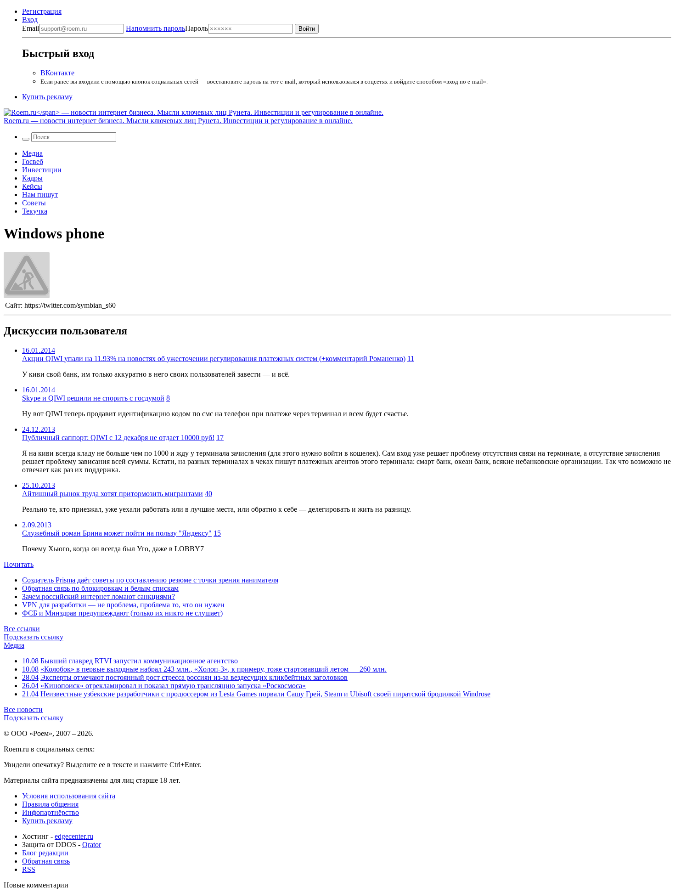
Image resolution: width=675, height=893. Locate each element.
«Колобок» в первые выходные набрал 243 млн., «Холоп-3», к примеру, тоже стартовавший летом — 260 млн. (213, 669)
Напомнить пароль (155, 28)
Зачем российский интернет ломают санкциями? (98, 596)
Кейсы (32, 186)
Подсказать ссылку (33, 637)
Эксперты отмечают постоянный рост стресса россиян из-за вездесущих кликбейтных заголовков (194, 677)
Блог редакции (45, 853)
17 (220, 437)
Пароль (167, 28)
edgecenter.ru (74, 836)
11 (410, 358)
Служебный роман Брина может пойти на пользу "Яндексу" (117, 533)
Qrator (91, 844)
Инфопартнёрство (50, 812)
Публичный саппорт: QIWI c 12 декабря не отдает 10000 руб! (118, 437)
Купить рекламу (47, 97)
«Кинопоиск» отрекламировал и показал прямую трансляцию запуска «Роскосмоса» (173, 686)
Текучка (34, 211)
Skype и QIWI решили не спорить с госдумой (93, 398)
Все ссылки (22, 629)
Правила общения (50, 804)
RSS (28, 869)
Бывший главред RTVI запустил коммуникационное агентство (139, 661)
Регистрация (42, 11)
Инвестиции (42, 170)
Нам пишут (40, 194)
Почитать (19, 564)
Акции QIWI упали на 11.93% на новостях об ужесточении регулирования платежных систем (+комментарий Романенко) (213, 358)
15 (217, 533)
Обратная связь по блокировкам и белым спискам (100, 588)
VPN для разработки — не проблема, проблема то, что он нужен (123, 605)
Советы (34, 203)
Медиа (32, 153)
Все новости (23, 709)
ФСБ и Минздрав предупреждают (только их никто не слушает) (122, 613)
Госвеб (32, 161)
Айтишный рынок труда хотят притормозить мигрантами (112, 493)
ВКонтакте (57, 73)
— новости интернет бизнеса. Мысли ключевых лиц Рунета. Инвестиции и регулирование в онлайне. (178, 120)
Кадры (32, 178)
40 (208, 493)
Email (30, 28)
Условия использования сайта (68, 796)
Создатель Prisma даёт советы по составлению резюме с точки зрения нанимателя (150, 580)
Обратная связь (46, 861)
